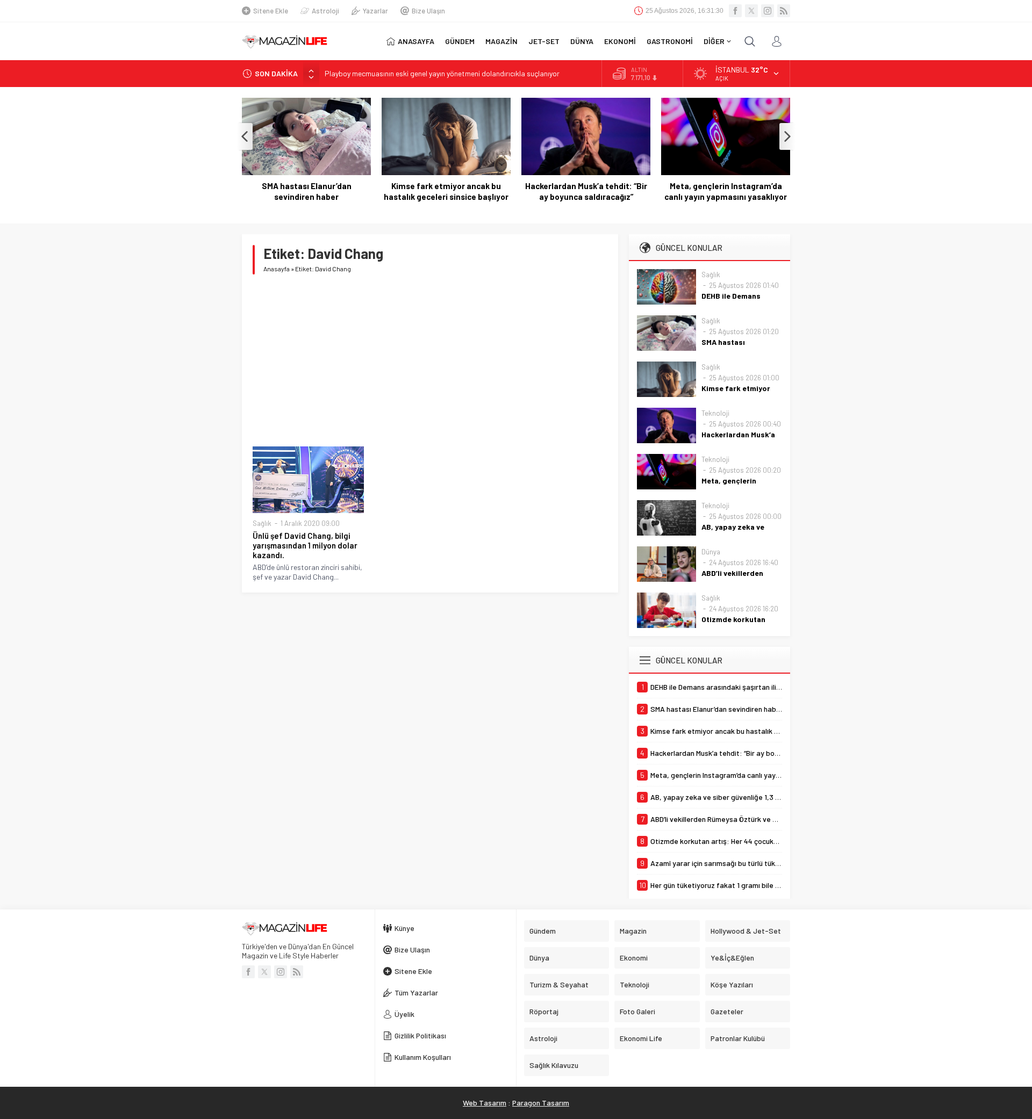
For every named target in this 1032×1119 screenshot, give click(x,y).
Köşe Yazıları (732, 984)
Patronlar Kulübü (738, 1038)
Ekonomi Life (641, 1038)
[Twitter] (751, 10)
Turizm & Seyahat (559, 984)
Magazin (633, 930)
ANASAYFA (416, 41)
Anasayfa (276, 268)
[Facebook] (735, 10)
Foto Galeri (637, 1011)
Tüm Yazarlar (416, 992)
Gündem (542, 930)
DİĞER (714, 41)
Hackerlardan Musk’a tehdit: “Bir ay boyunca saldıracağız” (586, 191)
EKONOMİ (620, 41)
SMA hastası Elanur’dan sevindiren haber (307, 191)
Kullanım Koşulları (423, 1057)
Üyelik (404, 1014)
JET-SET (544, 41)
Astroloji (325, 10)
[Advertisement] (430, 360)
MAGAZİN (501, 41)
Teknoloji (715, 413)
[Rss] (783, 10)
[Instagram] (767, 10)
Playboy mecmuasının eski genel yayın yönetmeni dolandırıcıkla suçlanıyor (442, 73)
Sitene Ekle (270, 10)
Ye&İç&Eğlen (732, 957)
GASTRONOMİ (670, 41)
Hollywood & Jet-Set (746, 930)
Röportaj (543, 1011)
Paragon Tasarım (540, 1102)
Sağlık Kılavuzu (553, 1065)
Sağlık (262, 523)
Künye (404, 928)
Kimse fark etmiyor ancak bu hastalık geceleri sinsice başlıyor (446, 191)
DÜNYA (581, 41)
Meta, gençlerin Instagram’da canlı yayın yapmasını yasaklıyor (725, 191)
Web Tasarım (484, 1102)
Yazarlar (375, 10)
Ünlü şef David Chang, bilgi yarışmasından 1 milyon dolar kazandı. (305, 545)
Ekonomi (634, 957)
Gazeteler (727, 1011)
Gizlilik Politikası (420, 1035)
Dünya (710, 551)
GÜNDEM (460, 41)
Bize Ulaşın (428, 10)
